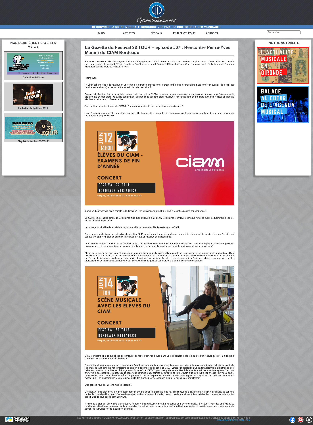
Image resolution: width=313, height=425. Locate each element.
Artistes (129, 33)
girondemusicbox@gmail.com (233, 420)
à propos (211, 33)
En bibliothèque (184, 33)
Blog (101, 33)
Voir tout (33, 47)
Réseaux (156, 33)
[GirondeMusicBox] (156, 13)
